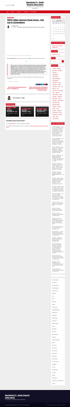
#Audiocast (54, 282)
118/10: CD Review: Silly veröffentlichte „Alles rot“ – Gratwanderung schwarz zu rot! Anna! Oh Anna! (38, 89)
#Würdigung (54, 377)
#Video (12, 17)
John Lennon (55, 90)
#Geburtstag (54, 307)
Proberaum (54, 110)
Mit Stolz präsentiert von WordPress (11, 404)
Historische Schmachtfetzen (57, 380)
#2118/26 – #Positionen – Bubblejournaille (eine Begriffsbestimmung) (57, 173)
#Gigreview (54, 315)
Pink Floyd (54, 106)
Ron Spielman (55, 114)
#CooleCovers (55, 290)
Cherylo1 (18, 58)
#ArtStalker (54, 68)
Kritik (53, 92)
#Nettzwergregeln (55, 339)
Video (54, 116)
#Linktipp (54, 331)
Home (7, 11)
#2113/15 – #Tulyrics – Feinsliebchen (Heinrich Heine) (57, 209)
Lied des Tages (55, 94)
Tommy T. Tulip (15, 25)
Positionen (59, 106)
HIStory (53, 383)
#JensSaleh (55, 72)
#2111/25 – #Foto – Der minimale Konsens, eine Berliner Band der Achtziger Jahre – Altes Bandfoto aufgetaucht (57, 220)
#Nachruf (54, 337)
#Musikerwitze (55, 334)
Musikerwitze (55, 98)
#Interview (14, 107)
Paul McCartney (60, 100)
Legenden (57, 92)
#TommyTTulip (55, 76)
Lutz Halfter (54, 96)
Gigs (62, 86)
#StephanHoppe (55, 74)
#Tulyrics (54, 372)
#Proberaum (54, 350)
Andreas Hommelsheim (56, 78)
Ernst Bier (59, 84)
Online (56, 54)
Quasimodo (59, 110)
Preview (54, 108)
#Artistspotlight (55, 279)
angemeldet (12, 123)
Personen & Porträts (56, 102)
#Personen (54, 345)
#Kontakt (19, 11)
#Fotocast (54, 301)
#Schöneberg (25, 27)
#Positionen (54, 348)
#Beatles (59, 68)
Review (60, 112)
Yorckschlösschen (56, 118)
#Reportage (54, 353)
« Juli (53, 38)
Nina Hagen (55, 100)
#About (13, 11)
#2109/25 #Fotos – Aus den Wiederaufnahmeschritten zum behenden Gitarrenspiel (57, 232)
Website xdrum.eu (55, 45)
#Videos (42, 27)
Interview (54, 88)
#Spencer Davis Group (33, 27)
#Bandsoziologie (55, 288)
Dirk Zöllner (54, 84)
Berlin (59, 82)
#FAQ (53, 298)
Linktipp (60, 94)
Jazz (58, 88)
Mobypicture (60, 96)
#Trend (53, 367)
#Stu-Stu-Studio (55, 361)
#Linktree (26, 11)
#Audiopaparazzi (55, 285)
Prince (58, 108)
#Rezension (54, 356)
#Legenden (9, 17)
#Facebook (55, 70)
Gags (59, 86)
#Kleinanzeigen (55, 323)
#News (53, 342)
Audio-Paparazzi (55, 80)
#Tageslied (54, 364)
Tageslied (60, 114)
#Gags (53, 304)
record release (55, 112)
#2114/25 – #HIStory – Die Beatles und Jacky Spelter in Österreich (58, 203)
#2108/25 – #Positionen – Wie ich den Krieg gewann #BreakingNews (57, 239)
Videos (57, 116)
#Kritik (53, 326)
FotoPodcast (55, 86)
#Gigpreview (54, 312)
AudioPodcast (55, 82)
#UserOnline (33, 11)
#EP (53, 296)
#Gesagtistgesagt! (55, 309)
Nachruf (59, 98)
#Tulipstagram (55, 369)
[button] (64, 11)
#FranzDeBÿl (60, 70)
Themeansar (27, 404)
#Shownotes (54, 358)
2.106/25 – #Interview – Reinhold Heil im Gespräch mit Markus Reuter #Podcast (58, 256)
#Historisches (9, 107)
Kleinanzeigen (60, 90)
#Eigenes (54, 293)
